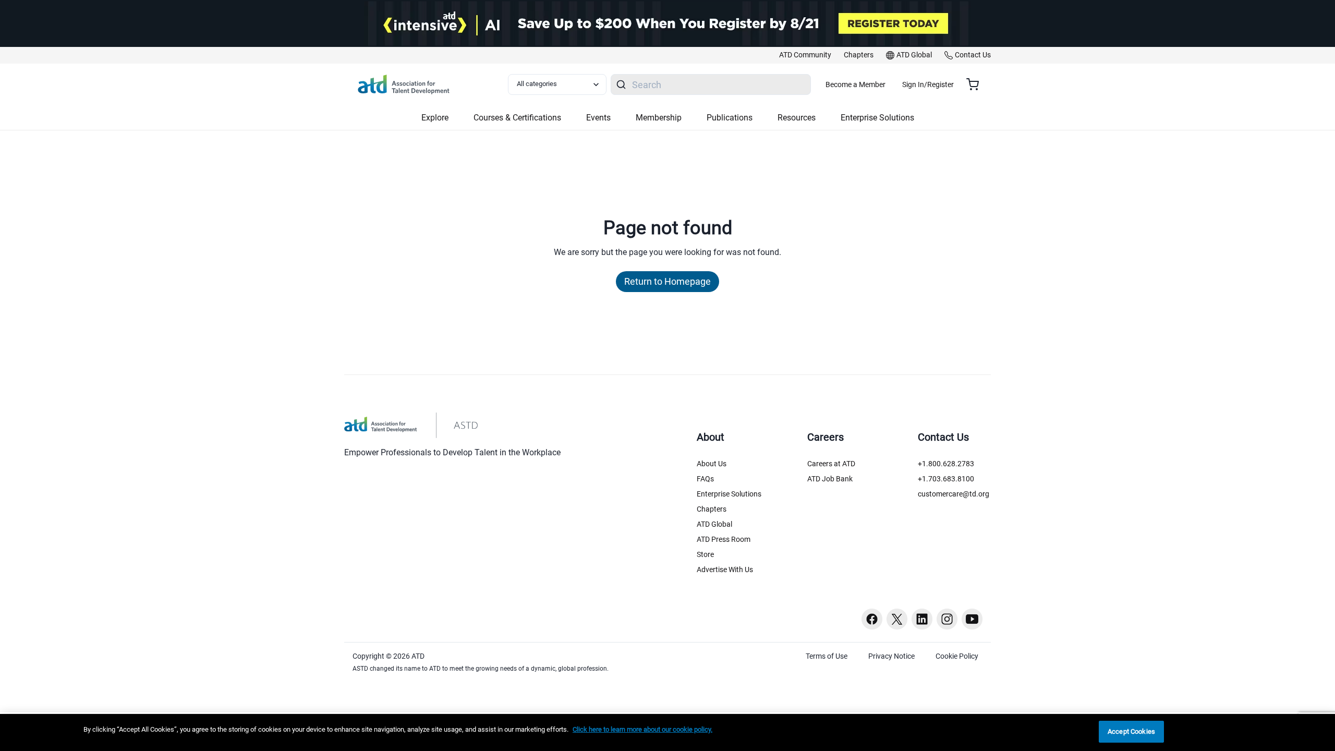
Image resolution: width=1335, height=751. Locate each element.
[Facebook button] (871, 619)
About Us (711, 463)
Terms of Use (826, 656)
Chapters (711, 509)
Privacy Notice (891, 656)
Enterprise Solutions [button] (877, 118)
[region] (667, 732)
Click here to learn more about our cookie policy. (642, 729)
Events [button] (598, 118)
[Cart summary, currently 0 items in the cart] (976, 84)
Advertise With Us (725, 569)
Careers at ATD (831, 463)
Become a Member (855, 84)
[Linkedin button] (922, 619)
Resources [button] (797, 118)
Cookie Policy (957, 656)
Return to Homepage (667, 281)
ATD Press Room (723, 539)
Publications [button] (730, 118)
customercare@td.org (953, 494)
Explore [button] (434, 118)
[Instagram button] (947, 619)
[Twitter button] (897, 619)
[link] (805, 55)
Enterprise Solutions (729, 494)
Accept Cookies (1131, 731)
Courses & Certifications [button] (517, 118)
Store (705, 554)
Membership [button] (659, 118)
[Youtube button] (972, 619)
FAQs (705, 479)
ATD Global (714, 524)
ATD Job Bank (830, 479)
